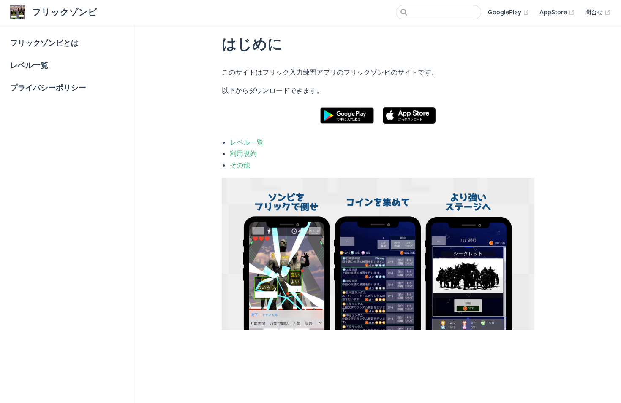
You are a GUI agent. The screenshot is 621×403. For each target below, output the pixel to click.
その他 (240, 165)
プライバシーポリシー (48, 87)
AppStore (554, 12)
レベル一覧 (29, 65)
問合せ (595, 12)
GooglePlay (505, 12)
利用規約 (243, 153)
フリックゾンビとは (44, 42)
